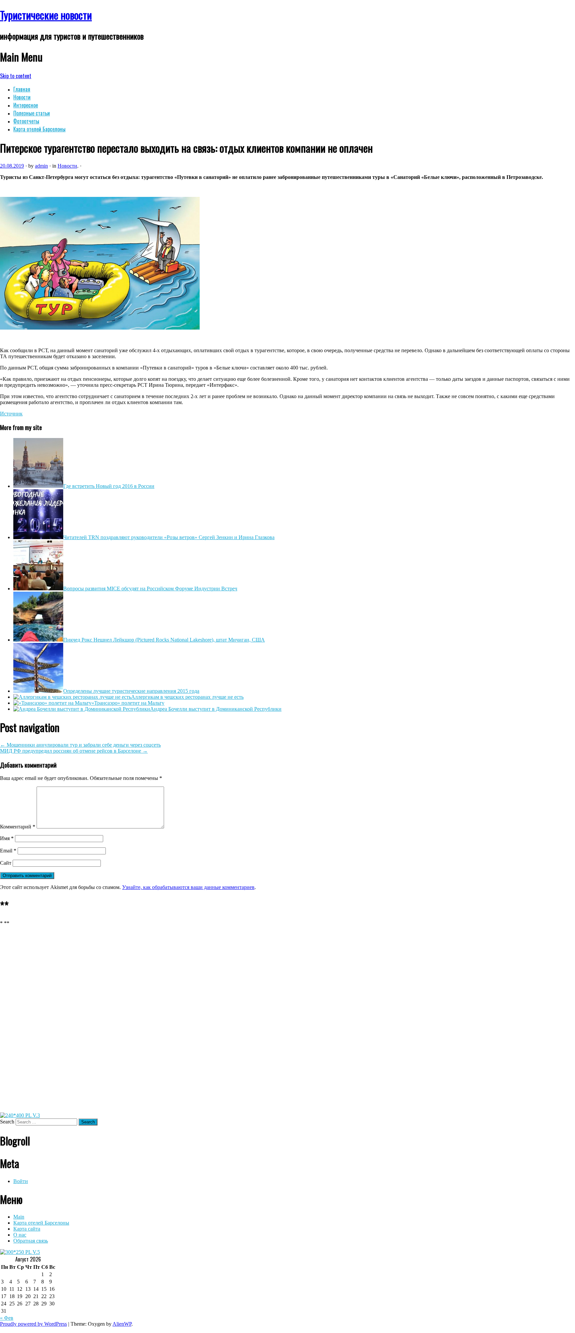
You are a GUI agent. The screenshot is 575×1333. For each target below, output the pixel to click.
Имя (7, 838)
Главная (21, 89)
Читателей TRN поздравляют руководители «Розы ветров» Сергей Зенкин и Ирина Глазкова (169, 537)
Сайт (5, 863)
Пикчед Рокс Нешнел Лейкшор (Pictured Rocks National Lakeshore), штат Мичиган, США (164, 640)
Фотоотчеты (26, 121)
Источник (11, 413)
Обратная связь (30, 1241)
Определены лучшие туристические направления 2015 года (131, 691)
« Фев (6, 1318)
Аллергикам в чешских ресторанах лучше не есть (187, 697)
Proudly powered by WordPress (33, 1324)
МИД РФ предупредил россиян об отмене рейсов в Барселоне (74, 751)
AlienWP (121, 1324)
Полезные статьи (31, 113)
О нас (19, 1235)
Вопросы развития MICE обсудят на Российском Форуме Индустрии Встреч (150, 588)
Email (8, 850)
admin (41, 166)
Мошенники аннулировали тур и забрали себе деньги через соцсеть (80, 745)
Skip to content (15, 76)
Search (7, 1121)
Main (18, 1217)
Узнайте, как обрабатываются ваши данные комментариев (188, 887)
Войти (20, 1181)
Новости (22, 97)
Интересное (25, 105)
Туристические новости (46, 15)
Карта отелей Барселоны (39, 129)
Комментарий (17, 826)
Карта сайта (26, 1229)
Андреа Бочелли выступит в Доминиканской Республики (216, 709)
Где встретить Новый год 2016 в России (108, 486)
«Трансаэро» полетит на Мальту (128, 703)
